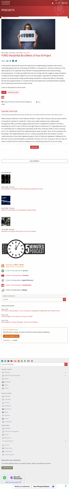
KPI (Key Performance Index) (11, 102)
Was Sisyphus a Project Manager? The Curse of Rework (19, 322)
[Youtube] (12, 361)
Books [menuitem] (6, 412)
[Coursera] (28, 361)
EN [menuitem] (56, 3)
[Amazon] (25, 361)
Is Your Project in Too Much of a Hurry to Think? (17, 316)
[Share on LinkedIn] (8, 61)
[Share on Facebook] (13, 61)
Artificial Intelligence (26, 102)
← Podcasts (4, 18)
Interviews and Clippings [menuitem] (11, 431)
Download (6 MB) (13, 92)
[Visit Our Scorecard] (13, 479)
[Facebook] (9, 361)
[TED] (15, 361)
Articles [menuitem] (6, 379)
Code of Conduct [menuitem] (9, 454)
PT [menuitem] (59, 3)
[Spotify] (22, 361)
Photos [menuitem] (6, 388)
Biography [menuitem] (7, 428)
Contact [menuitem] (6, 445)
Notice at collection (22, 486)
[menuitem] (53, 3)
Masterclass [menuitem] (7, 409)
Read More (34, 147)
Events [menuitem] (6, 434)
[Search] (64, 299)
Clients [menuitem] (6, 418)
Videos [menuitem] (6, 385)
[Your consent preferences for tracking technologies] (66, 486)
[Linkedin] (2, 361)
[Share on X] (10, 61)
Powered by (6, 340)
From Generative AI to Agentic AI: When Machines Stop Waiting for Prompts (22, 189)
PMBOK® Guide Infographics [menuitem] (12, 375)
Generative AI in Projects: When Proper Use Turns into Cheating (18, 231)
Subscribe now (7, 468)
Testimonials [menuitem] (8, 422)
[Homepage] (6, 4)
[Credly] (32, 361)
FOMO (3, 104)
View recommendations (11, 336)
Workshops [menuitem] (7, 406)
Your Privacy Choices (41, 486)
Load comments (34, 161)
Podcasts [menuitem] (7, 372)
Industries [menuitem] (7, 396)
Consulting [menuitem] (7, 399)
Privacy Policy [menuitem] (8, 448)
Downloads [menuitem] (7, 382)
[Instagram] (5, 361)
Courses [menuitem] (6, 402)
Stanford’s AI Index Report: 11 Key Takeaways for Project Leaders (18, 210)
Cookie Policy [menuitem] (8, 451)
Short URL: (22, 53)
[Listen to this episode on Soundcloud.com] (34, 96)
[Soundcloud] (19, 361)
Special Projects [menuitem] (8, 441)
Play (4, 92)
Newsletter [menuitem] (7, 438)
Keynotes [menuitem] (7, 415)
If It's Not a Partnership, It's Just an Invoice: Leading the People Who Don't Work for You (30, 311)
